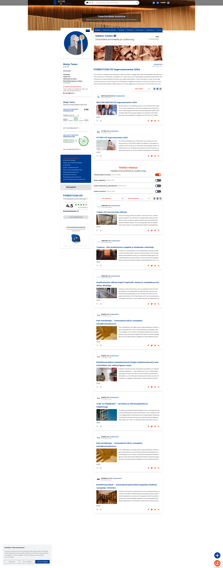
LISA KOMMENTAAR (75, 217)
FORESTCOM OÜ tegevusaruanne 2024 (117, 69)
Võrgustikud (150, 30)
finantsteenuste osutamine (72, 177)
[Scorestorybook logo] (63, 2)
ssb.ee (98, 117)
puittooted (66, 165)
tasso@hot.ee (69, 93)
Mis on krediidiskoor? (71, 149)
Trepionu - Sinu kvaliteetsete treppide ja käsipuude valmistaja (125, 247)
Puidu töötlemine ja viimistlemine (110, 186)
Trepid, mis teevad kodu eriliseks (111, 212)
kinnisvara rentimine (69, 174)
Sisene (163, 2)
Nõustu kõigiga (42, 562)
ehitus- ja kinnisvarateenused (72, 170)
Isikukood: (67, 77)
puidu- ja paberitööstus (70, 167)
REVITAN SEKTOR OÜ (113, 96)
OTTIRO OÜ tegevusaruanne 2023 (112, 137)
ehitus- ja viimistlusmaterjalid (72, 162)
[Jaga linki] (158, 156)
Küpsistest (11, 562)
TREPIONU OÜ (110, 205)
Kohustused (139, 30)
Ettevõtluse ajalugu (109, 30)
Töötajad (121, 30)
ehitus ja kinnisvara (69, 160)
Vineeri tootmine (104, 191)
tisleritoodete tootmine (70, 172)
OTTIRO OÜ (110, 131)
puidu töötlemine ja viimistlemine (74, 179)
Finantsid (130, 30)
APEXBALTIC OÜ (111, 478)
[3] (157, 89)
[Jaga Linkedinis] (155, 156)
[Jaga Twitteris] (151, 156)
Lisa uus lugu (210, 556)
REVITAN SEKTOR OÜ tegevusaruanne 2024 (116, 102)
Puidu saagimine (104, 180)
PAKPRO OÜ (110, 314)
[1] (154, 89)
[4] (160, 89)
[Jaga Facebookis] (148, 156)
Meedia (97, 30)
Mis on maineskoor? (70, 128)
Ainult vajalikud (27, 562)
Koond (159, 30)
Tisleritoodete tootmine (107, 175)
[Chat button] (153, 2)
